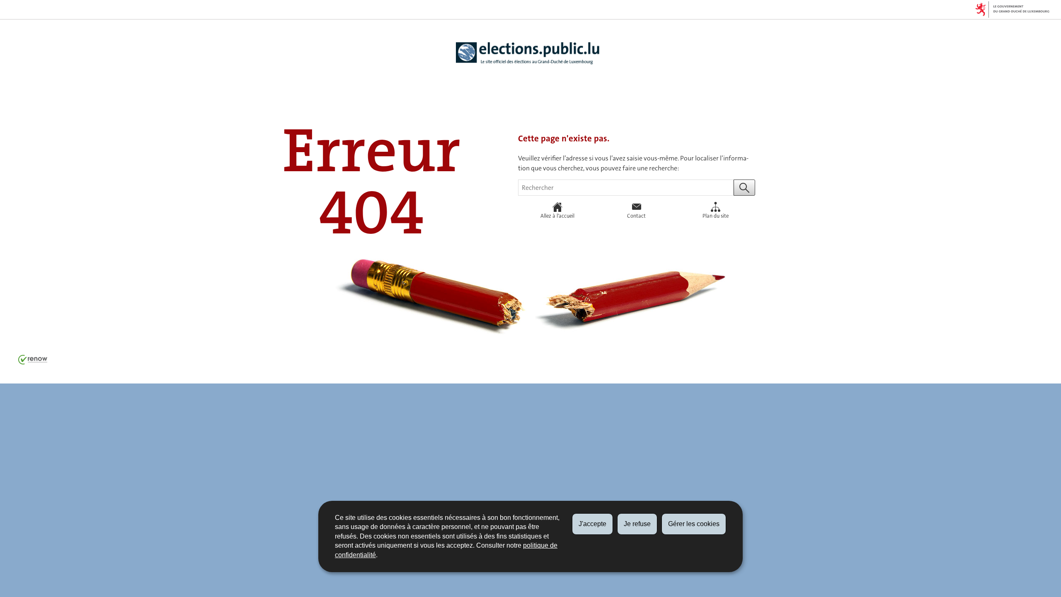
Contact (636, 215)
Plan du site (715, 215)
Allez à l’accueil (557, 215)
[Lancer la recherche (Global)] (744, 188)
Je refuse (637, 523)
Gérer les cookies (693, 523)
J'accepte (592, 523)
